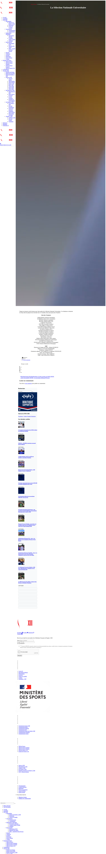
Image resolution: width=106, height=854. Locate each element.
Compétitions (6, 69)
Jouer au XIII (9, 77)
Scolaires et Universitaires (12, 100)
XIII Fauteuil (12, 82)
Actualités (5, 18)
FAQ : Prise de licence (24, 763)
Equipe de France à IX (24, 743)
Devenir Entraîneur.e (11, 106)
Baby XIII (11, 85)
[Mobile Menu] (0, 143)
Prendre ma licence (10, 72)
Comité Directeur (23, 778)
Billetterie (5, 123)
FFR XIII (5, 20)
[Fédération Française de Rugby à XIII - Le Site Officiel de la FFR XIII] (6, 10)
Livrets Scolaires (11, 97)
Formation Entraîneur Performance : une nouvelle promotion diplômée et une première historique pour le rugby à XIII (27, 510)
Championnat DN (23, 719)
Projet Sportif (9, 42)
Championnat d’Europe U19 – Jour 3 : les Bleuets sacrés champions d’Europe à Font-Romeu (27, 539)
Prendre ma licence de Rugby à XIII (27, 761)
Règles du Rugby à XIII (11, 852)
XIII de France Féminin (9, 63)
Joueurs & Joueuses (11, 109)
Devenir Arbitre (10, 119)
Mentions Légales (23, 797)
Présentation (8, 21)
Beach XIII (11, 87)
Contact (7, 59)
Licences (21, 664)
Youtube (29, 416)
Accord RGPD (21, 643)
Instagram (33, 416)
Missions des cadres (13, 830)
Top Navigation (7, 807)
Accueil (4, 17)
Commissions (12, 31)
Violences (8, 53)
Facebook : (20, 416)
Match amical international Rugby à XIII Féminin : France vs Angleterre (26, 470)
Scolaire (7, 55)
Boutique (5, 124)
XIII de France (9, 61)
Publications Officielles (8, 33)
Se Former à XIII (10, 102)
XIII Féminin (12, 81)
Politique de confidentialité (25, 798)
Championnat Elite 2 (23, 717)
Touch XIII (11, 86)
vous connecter (28, 383)
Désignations (22, 663)
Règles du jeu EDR (10, 73)
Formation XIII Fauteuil (12, 112)
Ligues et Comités (11, 27)
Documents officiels (11, 36)
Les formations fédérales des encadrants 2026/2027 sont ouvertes (26, 497)
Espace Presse (9, 57)
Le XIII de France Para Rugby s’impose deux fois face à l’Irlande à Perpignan (27, 582)
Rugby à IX (11, 83)
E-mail (19, 642)
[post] (21, 427)
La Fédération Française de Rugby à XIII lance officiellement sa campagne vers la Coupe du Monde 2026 (26, 568)
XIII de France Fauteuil (9, 66)
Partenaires (8, 56)
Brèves (35, 4)
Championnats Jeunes (24, 723)
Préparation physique (11, 114)
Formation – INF (23, 668)
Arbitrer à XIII (9, 116)
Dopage (7, 52)
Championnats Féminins (24, 722)
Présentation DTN (13, 829)
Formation (11, 121)
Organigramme (12, 30)
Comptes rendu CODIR (12, 39)
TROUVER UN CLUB (5, 145)
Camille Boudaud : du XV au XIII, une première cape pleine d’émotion (26, 457)
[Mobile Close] (1, 801)
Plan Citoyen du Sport (12, 95)
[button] (41, 366)
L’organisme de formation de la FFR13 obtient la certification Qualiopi (27, 430)
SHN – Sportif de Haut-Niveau (12, 50)
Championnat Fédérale (24, 718)
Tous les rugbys (10, 79)
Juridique (11, 40)
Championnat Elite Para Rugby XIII (27, 720)
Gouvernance (9, 29)
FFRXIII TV (6, 125)
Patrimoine (11, 25)
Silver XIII (11, 89)
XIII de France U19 (10, 68)
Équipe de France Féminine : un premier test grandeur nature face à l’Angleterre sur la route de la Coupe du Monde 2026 (27, 525)
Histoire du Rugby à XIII (12, 23)
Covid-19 (21, 661)
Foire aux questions (23, 780)
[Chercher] (14, 803)
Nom (18, 640)
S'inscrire (20, 655)
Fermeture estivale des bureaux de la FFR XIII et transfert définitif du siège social (27, 483)
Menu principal (6, 805)
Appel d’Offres (22, 782)
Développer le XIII (10, 90)
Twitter (25, 416)
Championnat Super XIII (24, 715)
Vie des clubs (6, 70)
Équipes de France (7, 60)
